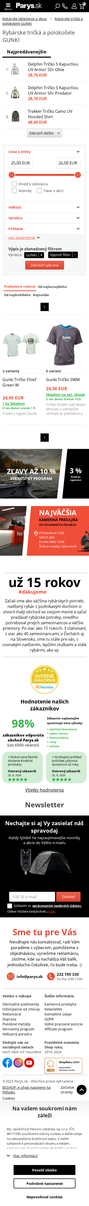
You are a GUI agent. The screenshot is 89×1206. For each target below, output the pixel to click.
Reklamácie (11, 1014)
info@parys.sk (30, 976)
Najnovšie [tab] (41, 295)
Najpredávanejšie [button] (26, 52)
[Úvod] (29, 6)
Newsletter (53, 1009)
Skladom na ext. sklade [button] (65, 394)
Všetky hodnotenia (44, 790)
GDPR (49, 1019)
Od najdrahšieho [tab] (17, 295)
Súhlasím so (22, 905)
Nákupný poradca (17, 1034)
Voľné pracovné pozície (63, 1024)
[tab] (44, 152)
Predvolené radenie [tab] (20, 286)
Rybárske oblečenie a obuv (24, 18)
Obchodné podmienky (20, 1004)
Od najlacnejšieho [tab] (52, 287)
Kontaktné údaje (58, 1014)
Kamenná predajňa (60, 1004)
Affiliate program (58, 1029)
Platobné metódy (16, 1024)
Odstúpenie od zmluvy (21, 1009)
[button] (74, 6)
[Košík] (82, 6)
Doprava (9, 1019)
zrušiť (51, 911)
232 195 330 (68, 974)
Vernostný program (18, 1029)
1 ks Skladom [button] (13, 403)
